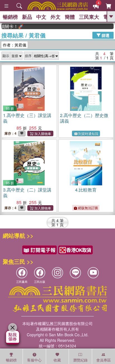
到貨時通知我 (88, 133)
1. (27, 118)
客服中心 (34, 360)
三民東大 (89, 16)
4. (86, 189)
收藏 (57, 360)
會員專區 (103, 360)
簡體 (70, 16)
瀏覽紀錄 (80, 360)
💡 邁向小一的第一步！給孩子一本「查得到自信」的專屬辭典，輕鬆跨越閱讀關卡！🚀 (10, 26)
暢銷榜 (10, 16)
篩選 (104, 35)
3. (27, 192)
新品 (27, 16)
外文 (56, 16)
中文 (41, 16)
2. (84, 118)
